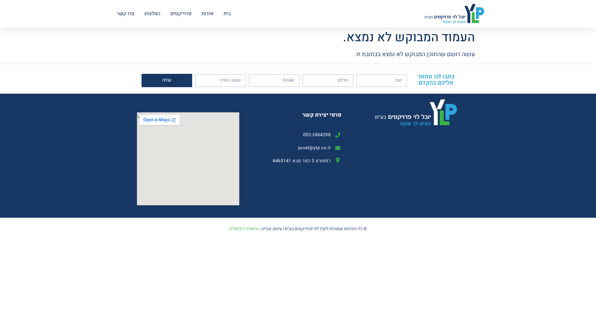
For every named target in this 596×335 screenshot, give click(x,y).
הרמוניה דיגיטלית (244, 229)
